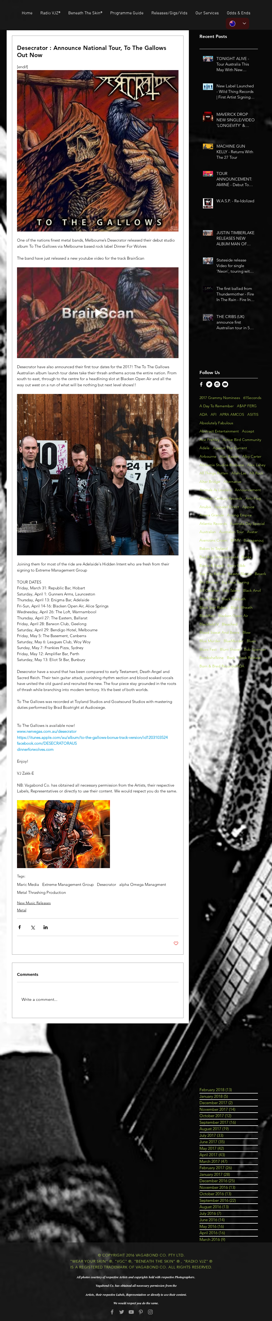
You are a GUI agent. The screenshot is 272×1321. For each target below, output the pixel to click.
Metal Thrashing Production (41, 892)
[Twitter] (121, 1312)
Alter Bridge (209, 481)
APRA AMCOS (232, 414)
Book (231, 657)
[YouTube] (131, 1312)
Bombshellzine (211, 657)
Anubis (205, 506)
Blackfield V (209, 624)
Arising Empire (239, 515)
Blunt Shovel (230, 649)
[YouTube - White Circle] (225, 384)
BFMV (235, 540)
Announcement (248, 489)
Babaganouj (254, 540)
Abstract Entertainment (219, 431)
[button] (169, 13)
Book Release (250, 657)
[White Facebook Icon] (201, 384)
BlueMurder (234, 640)
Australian (207, 531)
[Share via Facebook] (19, 927)
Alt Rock (256, 473)
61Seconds (252, 397)
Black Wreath (242, 607)
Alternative (232, 481)
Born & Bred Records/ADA (221, 666)
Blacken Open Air (233, 615)
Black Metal (209, 599)
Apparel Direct (226, 506)
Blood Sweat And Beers (219, 632)
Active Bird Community (242, 439)
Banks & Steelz (211, 565)
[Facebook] (112, 1312)
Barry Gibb (236, 565)
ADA (203, 414)
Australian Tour (231, 531)
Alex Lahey (256, 464)
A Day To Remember (216, 406)
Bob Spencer (255, 649)
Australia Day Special (247, 523)
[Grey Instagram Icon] (150, 1312)
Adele (204, 447)
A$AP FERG (247, 406)
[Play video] (97, 312)
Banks (246, 557)
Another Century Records (220, 498)
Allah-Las (238, 473)
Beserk (260, 573)
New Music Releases (34, 902)
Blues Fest (208, 649)
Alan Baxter (229, 456)
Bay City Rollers (212, 573)
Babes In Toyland (213, 548)
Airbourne (207, 456)
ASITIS (252, 414)
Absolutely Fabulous (216, 423)
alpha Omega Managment (142, 884)
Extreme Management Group (68, 884)
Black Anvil (252, 590)
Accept (248, 431)
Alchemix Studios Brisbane (221, 464)
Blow (246, 632)
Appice (248, 506)
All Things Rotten (213, 473)
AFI (213, 414)
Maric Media (28, 884)
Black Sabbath (234, 599)
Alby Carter (251, 456)
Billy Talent (231, 590)
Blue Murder (209, 640)
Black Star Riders (213, 607)
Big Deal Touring (235, 582)
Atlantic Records (213, 523)
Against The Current (230, 447)
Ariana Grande (211, 515)
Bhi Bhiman (208, 582)
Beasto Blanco (240, 573)
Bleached (229, 624)
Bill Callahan (209, 590)
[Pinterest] (141, 1312)
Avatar (252, 531)
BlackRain (207, 615)
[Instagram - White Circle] (217, 384)
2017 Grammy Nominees (219, 397)
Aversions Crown (213, 540)
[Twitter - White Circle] (209, 384)
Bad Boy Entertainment (218, 557)
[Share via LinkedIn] (45, 927)
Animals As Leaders (215, 489)
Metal (21, 910)
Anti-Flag (253, 498)
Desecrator (106, 884)
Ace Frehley (209, 439)
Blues (251, 640)
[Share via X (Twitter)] (32, 927)
